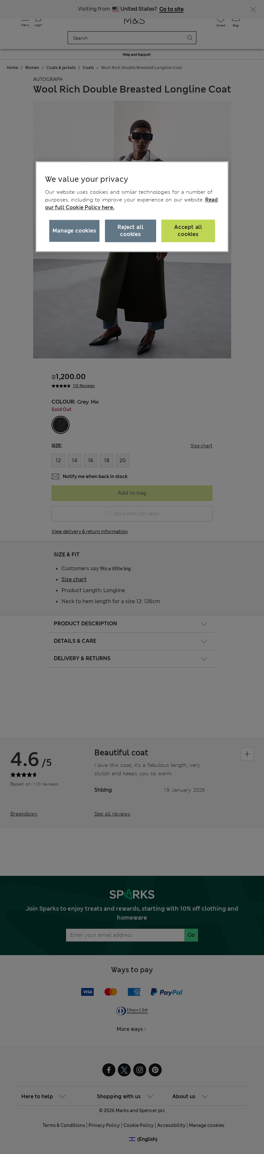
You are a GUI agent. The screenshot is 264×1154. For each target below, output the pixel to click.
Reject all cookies (130, 231)
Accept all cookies (188, 231)
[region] (132, 206)
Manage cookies (74, 230)
